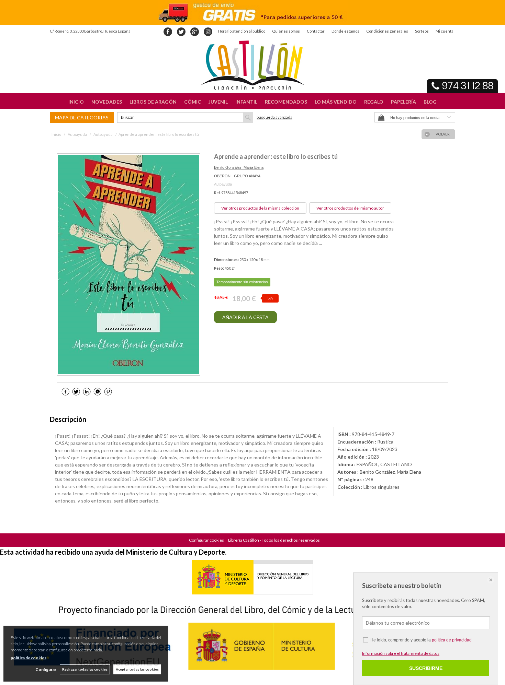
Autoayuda (223, 184)
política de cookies (28, 657)
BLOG (430, 102)
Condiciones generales (387, 31)
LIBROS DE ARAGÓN (153, 102)
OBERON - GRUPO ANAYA (237, 176)
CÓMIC (192, 102)
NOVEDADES (106, 102)
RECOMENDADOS (286, 102)
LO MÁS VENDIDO (336, 102)
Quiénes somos (286, 31)
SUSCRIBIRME (425, 668)
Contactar (316, 31)
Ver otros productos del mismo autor (350, 208)
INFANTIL (246, 102)
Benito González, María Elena (238, 167)
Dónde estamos (345, 31)
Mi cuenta (444, 31)
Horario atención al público (241, 31)
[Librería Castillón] (252, 65)
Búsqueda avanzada (274, 117)
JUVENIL (218, 102)
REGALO (373, 102)
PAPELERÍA (403, 102)
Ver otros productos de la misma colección (260, 208)
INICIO (76, 102)
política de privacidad (452, 640)
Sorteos (422, 31)
